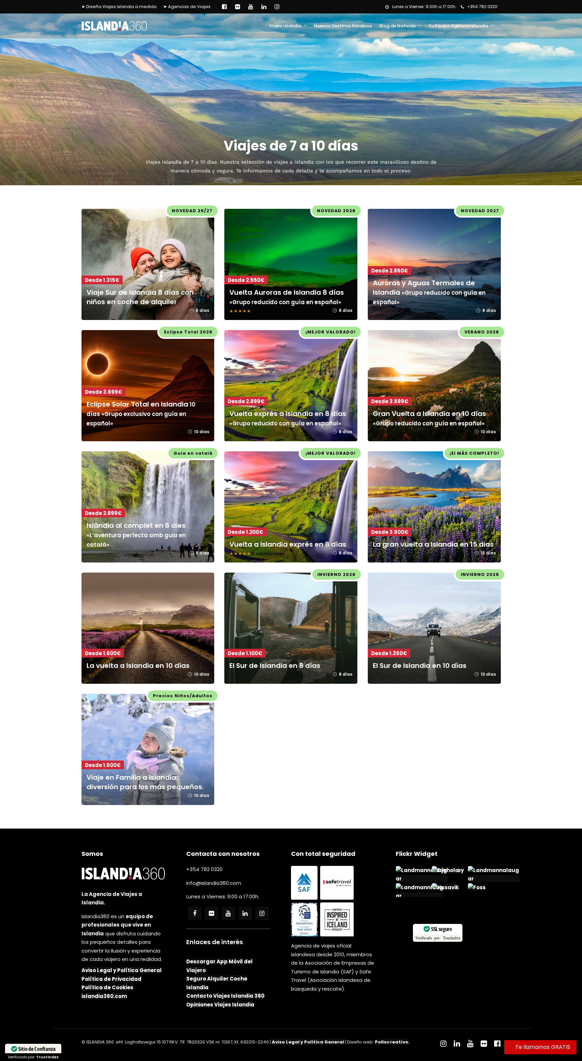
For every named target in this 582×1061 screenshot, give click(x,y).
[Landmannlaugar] (420, 895)
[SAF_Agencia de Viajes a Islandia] (305, 897)
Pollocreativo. (392, 1042)
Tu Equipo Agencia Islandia (458, 26)
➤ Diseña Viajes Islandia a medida (119, 6)
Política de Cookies (107, 987)
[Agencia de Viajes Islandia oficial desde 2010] (305, 934)
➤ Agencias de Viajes (187, 6)
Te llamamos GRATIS (542, 1047)
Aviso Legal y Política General (122, 970)
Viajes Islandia (285, 26)
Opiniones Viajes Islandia (220, 1004)
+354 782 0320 (482, 6)
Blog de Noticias (397, 26)
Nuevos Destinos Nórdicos (343, 26)
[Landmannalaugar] (422, 878)
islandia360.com (104, 996)
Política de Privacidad (111, 979)
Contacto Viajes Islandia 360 (225, 995)
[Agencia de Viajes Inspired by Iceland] (337, 934)
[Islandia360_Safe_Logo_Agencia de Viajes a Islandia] (337, 897)
